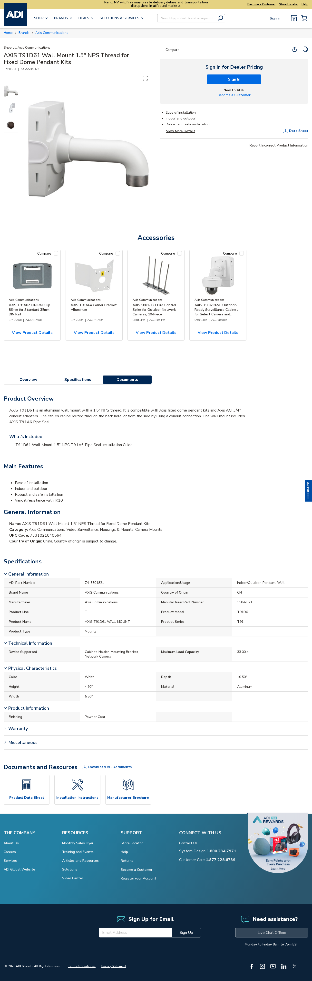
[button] (308, 491)
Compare (172, 49)
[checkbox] (162, 50)
